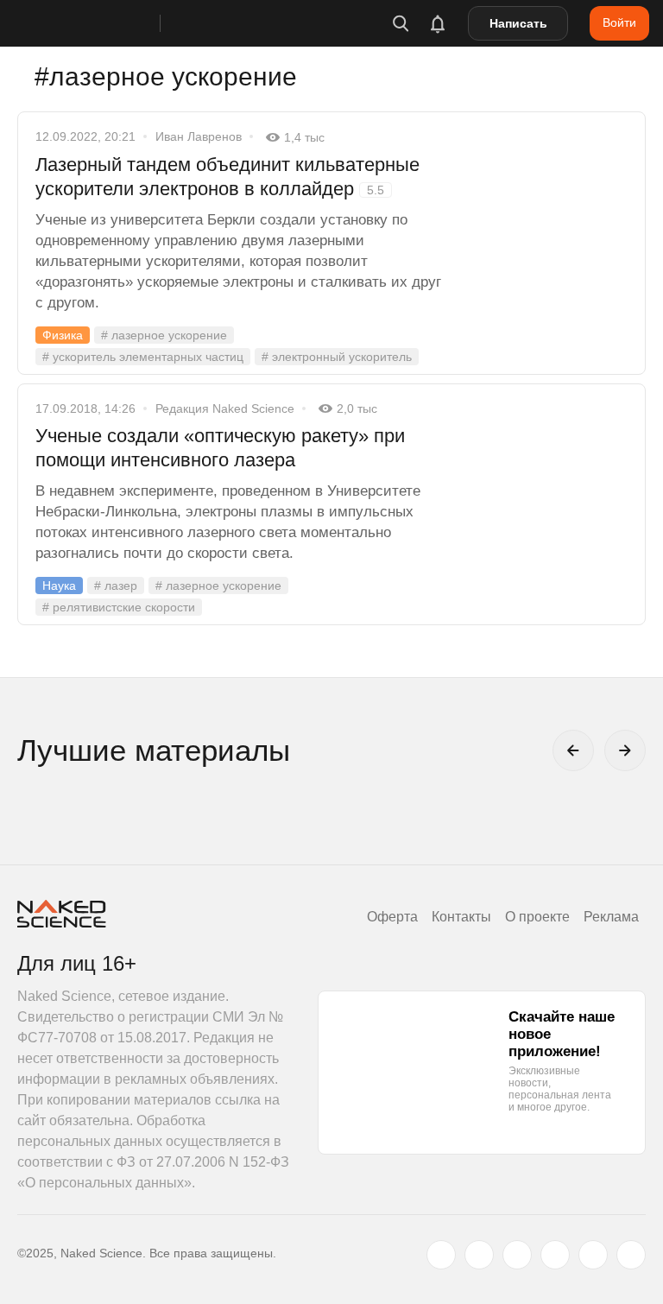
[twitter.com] (441, 1254)
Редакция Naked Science (224, 408)
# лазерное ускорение (164, 335)
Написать (518, 23)
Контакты (461, 916)
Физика (62, 335)
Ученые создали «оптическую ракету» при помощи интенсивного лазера (220, 448)
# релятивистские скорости (118, 607)
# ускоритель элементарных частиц (142, 357)
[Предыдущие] (573, 750)
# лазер (115, 585)
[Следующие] (625, 750)
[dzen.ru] (555, 1254)
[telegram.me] (593, 1254)
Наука (59, 585)
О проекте (537, 916)
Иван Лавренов (198, 136)
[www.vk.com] (479, 1254)
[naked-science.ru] (631, 1254)
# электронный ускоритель (337, 357)
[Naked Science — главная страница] (106, 23)
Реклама (611, 916)
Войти (619, 22)
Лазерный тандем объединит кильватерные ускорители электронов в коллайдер (227, 176)
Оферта (392, 916)
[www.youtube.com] (517, 1254)
